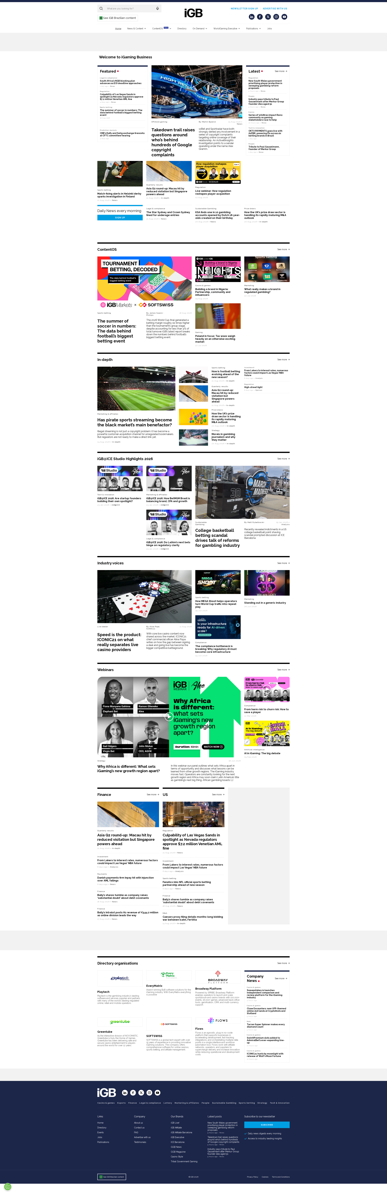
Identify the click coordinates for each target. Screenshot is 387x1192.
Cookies (265, 1177)
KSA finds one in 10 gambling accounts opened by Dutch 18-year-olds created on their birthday (217, 215)
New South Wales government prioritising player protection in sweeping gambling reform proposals (265, 84)
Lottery (168, 1103)
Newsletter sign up (244, 8)
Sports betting (104, 190)
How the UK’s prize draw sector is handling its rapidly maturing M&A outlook (265, 215)
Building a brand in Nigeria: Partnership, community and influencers (212, 292)
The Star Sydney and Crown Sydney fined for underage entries (168, 214)
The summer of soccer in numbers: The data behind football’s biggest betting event (121, 112)
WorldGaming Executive (225, 28)
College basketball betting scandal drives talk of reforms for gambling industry (217, 538)
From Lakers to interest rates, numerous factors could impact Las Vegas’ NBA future (266, 372)
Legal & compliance (108, 78)
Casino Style (177, 1156)
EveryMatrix (154, 985)
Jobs (269, 28)
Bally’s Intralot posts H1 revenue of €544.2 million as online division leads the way (127, 914)
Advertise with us (275, 8)
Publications (252, 28)
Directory (182, 28)
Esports (121, 1103)
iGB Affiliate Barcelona (181, 1132)
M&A (165, 913)
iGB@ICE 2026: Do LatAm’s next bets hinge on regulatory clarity (168, 544)
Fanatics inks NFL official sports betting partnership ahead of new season (187, 883)
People (252, 96)
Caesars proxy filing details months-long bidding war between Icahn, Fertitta (193, 918)
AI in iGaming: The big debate (262, 753)
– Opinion (258, 390)
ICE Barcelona (177, 1142)
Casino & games (106, 1103)
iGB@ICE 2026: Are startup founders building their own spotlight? (119, 500)
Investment (249, 367)
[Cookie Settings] (7, 1186)
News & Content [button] (135, 28)
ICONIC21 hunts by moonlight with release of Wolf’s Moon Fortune (265, 1055)
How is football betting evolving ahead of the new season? (226, 374)
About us (138, 1123)
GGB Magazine (178, 1152)
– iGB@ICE (115, 505)
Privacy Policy (252, 1177)
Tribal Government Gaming (184, 1161)
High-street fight (253, 387)
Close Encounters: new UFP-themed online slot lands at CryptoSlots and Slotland (266, 1011)
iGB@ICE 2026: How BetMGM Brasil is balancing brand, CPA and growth (168, 500)
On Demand (198, 28)
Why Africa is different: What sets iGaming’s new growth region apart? (128, 768)
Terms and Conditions (281, 1177)
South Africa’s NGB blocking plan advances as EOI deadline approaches (120, 82)
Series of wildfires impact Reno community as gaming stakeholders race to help (265, 117)
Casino (251, 112)
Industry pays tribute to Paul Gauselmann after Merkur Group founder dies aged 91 (266, 101)
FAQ (136, 1132)
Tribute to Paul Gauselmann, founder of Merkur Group (264, 148)
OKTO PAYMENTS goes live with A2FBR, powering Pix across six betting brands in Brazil (265, 133)
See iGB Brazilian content (118, 17)
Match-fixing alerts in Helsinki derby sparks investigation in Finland (119, 195)
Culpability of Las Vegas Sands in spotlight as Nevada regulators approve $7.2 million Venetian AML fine (121, 96)
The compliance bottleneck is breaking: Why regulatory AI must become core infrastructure (216, 649)
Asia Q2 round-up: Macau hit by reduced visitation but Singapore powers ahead (166, 191)
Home (118, 28)
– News (239, 123)
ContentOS (160, 28)
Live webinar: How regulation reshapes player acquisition (213, 192)
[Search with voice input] (157, 8)
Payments (102, 874)
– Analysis (258, 378)
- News (221, 1133)
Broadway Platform (208, 988)
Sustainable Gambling (205, 209)
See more (279, 71)
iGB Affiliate (176, 1127)
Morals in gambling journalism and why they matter (223, 437)
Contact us (139, 1127)
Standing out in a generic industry (265, 602)
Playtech (103, 991)
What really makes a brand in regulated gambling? (262, 291)
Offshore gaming (159, 122)
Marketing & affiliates (107, 414)
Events (100, 1132)
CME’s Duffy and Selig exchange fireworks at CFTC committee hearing (122, 134)
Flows (199, 1028)
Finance (101, 891)
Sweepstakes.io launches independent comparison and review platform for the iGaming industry (264, 994)
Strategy (216, 430)
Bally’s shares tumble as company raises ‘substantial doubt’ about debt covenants (123, 896)
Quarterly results (154, 185)
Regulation (253, 78)
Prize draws (250, 209)
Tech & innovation (105, 495)
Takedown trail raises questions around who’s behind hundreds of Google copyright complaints (173, 142)
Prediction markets (108, 130)
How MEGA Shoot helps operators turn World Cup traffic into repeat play (216, 604)
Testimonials (140, 1142)
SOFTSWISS (154, 1036)
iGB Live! (175, 1123)
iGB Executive (177, 1137)
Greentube (104, 1031)
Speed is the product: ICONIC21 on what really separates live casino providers (119, 642)
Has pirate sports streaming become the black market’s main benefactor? (134, 422)
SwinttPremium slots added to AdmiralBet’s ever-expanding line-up (266, 1040)
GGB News (176, 1147)
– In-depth (164, 198)
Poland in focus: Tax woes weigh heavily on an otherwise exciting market (215, 339)
